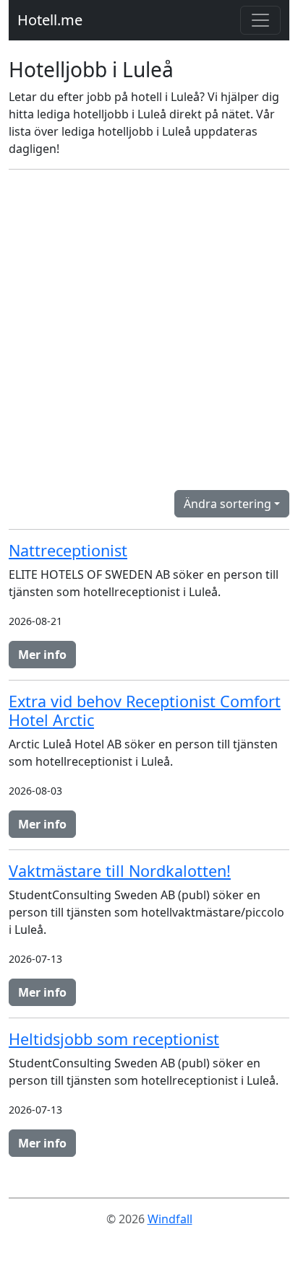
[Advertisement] (149, 329)
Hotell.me (49, 20)
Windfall (170, 1219)
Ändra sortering (227, 504)
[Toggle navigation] (260, 20)
